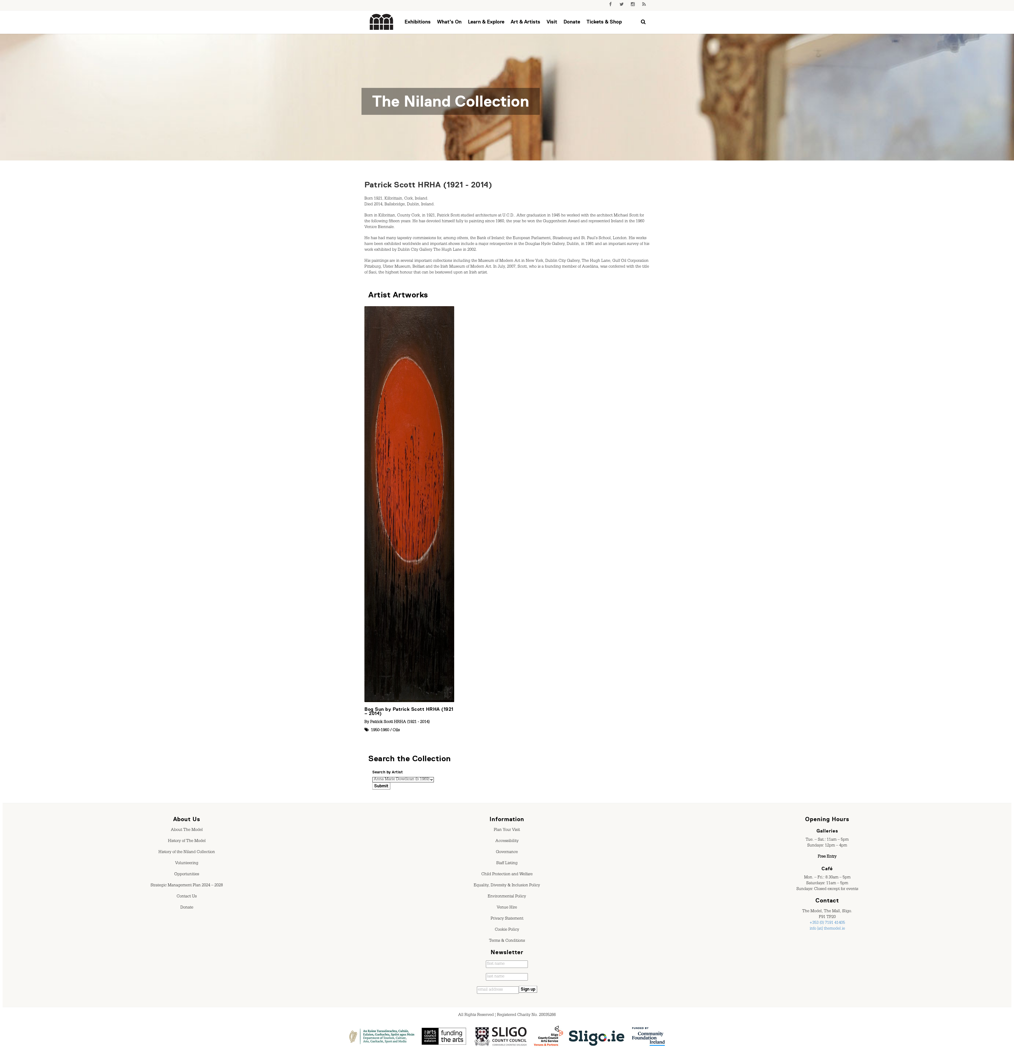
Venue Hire (507, 908)
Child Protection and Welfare (507, 875)
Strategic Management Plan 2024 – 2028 (187, 886)
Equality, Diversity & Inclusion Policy (507, 886)
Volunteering (186, 864)
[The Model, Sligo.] (381, 22)
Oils (396, 730)
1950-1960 (380, 730)
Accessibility (507, 841)
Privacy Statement (507, 919)
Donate (572, 22)
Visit (552, 22)
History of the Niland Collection (186, 852)
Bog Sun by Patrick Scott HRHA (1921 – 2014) (408, 711)
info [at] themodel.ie (827, 929)
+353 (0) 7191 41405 (827, 923)
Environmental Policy (507, 897)
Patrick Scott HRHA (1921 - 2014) (428, 184)
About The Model (187, 830)
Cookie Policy (507, 930)
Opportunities (186, 875)
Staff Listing (507, 864)
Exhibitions (418, 22)
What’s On (449, 22)
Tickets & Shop (604, 22)
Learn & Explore (486, 22)
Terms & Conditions (507, 941)
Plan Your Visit (507, 830)
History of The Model (187, 841)
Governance (507, 852)
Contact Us (187, 897)
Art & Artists (525, 22)
